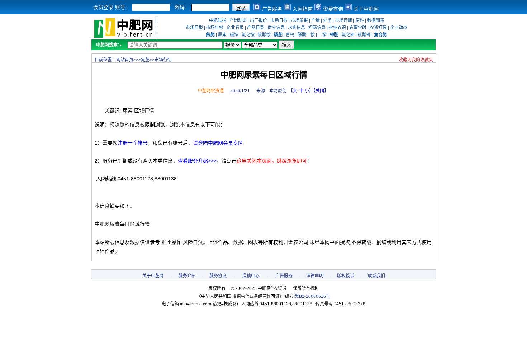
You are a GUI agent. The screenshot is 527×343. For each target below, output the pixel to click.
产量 (315, 20)
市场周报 (299, 20)
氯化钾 (348, 34)
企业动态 (398, 27)
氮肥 (145, 59)
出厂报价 (258, 20)
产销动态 (238, 20)
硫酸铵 (264, 34)
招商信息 (317, 27)
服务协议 (218, 275)
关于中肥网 (366, 9)
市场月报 (194, 27)
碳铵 (234, 34)
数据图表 (375, 20)
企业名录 (235, 27)
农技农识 (337, 27)
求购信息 (296, 27)
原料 (359, 20)
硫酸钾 (364, 34)
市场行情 (343, 20)
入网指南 (303, 9)
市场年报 (214, 27)
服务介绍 (187, 275)
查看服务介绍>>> (197, 161)
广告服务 (272, 9)
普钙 (290, 34)
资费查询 (333, 9)
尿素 (222, 34)
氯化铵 (248, 34)
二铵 (322, 34)
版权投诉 (345, 275)
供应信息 (276, 27)
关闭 (319, 90)
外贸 (327, 20)
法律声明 (314, 275)
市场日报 (279, 20)
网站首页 (124, 59)
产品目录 (255, 27)
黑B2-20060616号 (312, 296)
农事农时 (357, 27)
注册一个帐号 (133, 143)
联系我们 (376, 275)
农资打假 (378, 27)
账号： (122, 7)
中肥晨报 (217, 20)
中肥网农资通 (211, 90)
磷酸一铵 (306, 34)
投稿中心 (251, 275)
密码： (182, 7)
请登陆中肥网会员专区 (218, 143)
